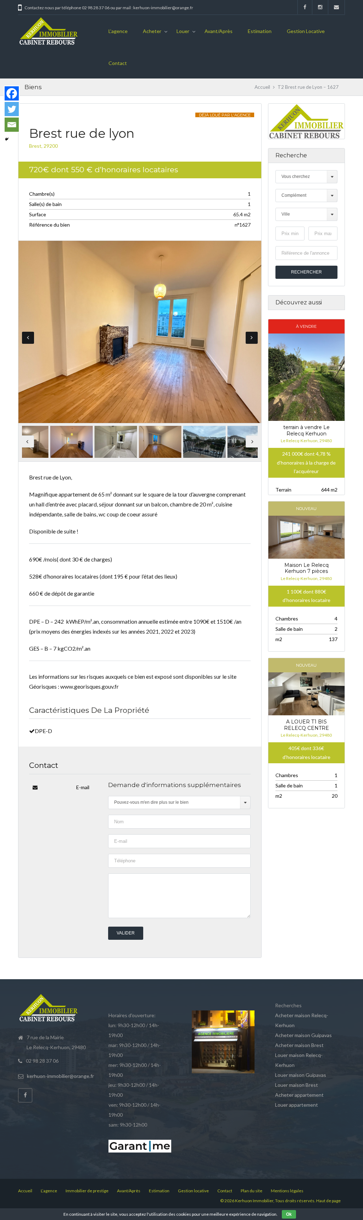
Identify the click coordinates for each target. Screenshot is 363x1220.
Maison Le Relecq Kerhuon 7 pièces (306, 568)
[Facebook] (11, 93)
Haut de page (328, 1200)
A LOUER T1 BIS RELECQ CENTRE (306, 725)
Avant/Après (219, 31)
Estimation (260, 31)
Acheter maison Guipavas (303, 1035)
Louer (183, 31)
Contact (117, 63)
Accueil (262, 87)
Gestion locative (306, 31)
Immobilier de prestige (87, 1190)
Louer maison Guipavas (300, 1075)
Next (252, 338)
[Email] (11, 124)
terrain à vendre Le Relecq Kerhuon (306, 430)
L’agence (118, 31)
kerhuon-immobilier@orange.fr (60, 1076)
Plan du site (251, 1190)
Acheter (152, 31)
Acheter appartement (299, 1095)
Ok (289, 1214)
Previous (28, 338)
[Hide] (7, 139)
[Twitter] (11, 109)
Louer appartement (296, 1105)
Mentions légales (287, 1190)
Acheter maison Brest (299, 1045)
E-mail (82, 787)
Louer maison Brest (296, 1085)
